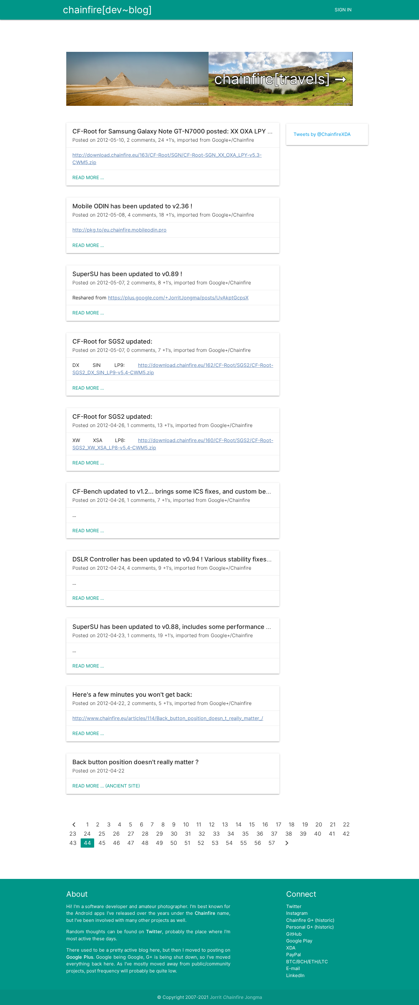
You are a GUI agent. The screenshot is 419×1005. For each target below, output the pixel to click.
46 (116, 843)
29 (159, 833)
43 (72, 843)
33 (216, 833)
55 (243, 843)
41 (332, 833)
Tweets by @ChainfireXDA (322, 134)
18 (291, 824)
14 (239, 824)
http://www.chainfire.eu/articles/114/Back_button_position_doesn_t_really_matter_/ (167, 718)
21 (333, 824)
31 (188, 833)
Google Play (299, 941)
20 (318, 824)
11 (198, 824)
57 (271, 843)
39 (303, 833)
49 (159, 843)
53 (215, 843)
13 (225, 824)
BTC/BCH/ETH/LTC (307, 962)
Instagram (297, 913)
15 (252, 824)
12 (212, 824)
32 (201, 833)
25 (101, 833)
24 (87, 833)
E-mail (293, 968)
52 (201, 843)
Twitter (294, 906)
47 (130, 843)
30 (174, 833)
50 (173, 843)
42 (346, 833)
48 (144, 843)
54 (229, 843)
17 (278, 824)
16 (265, 824)
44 (87, 843)
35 (245, 833)
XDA (290, 948)
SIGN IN (343, 10)
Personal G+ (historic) (310, 927)
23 (72, 833)
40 (317, 833)
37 (274, 833)
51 (187, 843)
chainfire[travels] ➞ (280, 79)
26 (116, 833)
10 (186, 824)
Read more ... (88, 177)
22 (346, 824)
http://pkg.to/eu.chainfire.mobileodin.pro (119, 230)
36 (259, 833)
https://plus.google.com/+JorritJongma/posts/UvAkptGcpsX (178, 298)
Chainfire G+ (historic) (310, 920)
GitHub (294, 934)
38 (288, 833)
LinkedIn (295, 975)
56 (257, 843)
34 (230, 833)
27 (131, 833)
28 (145, 833)
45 (102, 843)
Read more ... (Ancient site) (106, 786)
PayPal (293, 954)
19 (305, 824)
